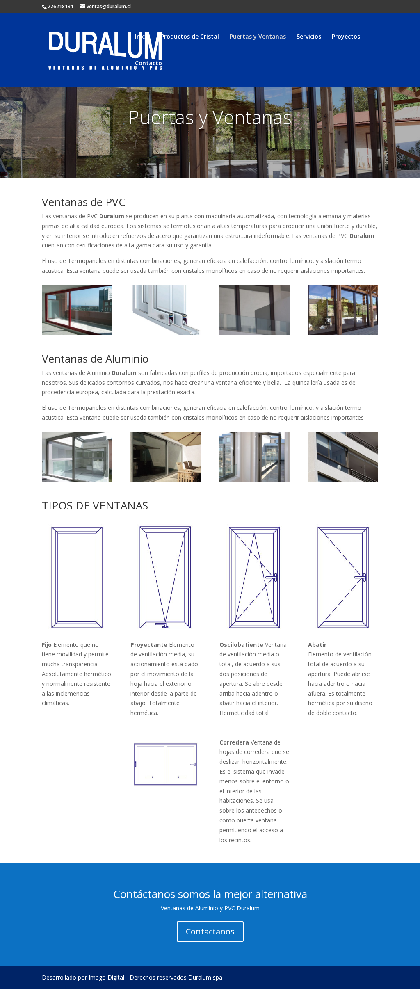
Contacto (148, 63)
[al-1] (77, 479)
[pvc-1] (77, 332)
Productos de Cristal (190, 37)
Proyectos (346, 37)
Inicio (142, 37)
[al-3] (254, 479)
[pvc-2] (165, 332)
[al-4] (343, 479)
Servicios (309, 37)
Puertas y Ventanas (258, 37)
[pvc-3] (254, 332)
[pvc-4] (343, 332)
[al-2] (165, 479)
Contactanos (210, 931)
